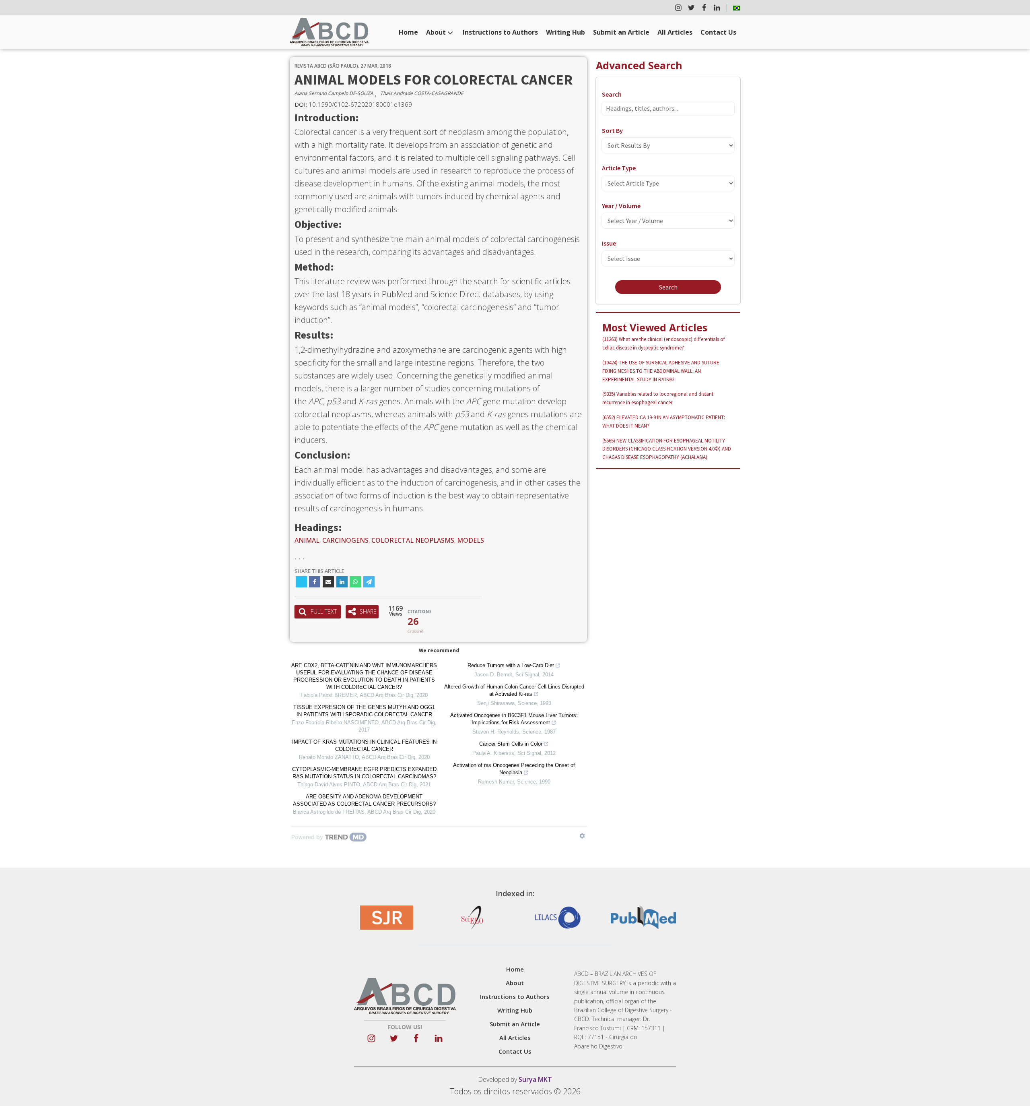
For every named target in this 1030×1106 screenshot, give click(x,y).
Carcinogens (345, 540)
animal (307, 540)
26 (413, 621)
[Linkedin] (342, 581)
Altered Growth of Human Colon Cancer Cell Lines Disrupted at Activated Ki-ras (514, 690)
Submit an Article (621, 32)
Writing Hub (565, 32)
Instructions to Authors (500, 32)
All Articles (674, 32)
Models (470, 540)
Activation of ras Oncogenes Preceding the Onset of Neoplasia (514, 768)
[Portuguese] (736, 7)
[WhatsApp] (355, 581)
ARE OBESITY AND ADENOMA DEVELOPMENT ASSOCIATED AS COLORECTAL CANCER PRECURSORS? (364, 800)
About (436, 32)
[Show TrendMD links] (582, 836)
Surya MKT (535, 1079)
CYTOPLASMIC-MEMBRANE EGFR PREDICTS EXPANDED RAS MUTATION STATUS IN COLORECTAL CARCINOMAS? (364, 772)
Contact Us (718, 32)
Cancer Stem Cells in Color (510, 744)
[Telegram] (369, 581)
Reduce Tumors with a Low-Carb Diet (511, 665)
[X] (301, 581)
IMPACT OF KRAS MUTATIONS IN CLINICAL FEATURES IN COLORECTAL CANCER (364, 745)
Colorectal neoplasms (412, 540)
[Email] (328, 581)
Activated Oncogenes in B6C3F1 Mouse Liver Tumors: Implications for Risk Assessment (514, 719)
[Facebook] (314, 581)
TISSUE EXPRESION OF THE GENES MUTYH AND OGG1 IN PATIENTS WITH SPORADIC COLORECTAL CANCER (364, 710)
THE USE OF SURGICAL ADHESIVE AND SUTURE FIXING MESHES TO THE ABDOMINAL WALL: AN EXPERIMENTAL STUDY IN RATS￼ (660, 371)
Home (408, 32)
